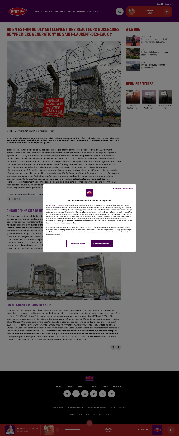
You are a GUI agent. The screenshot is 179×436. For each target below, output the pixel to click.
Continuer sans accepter (122, 188)
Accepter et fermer (101, 243)
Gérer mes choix (77, 243)
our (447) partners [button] (58, 205)
